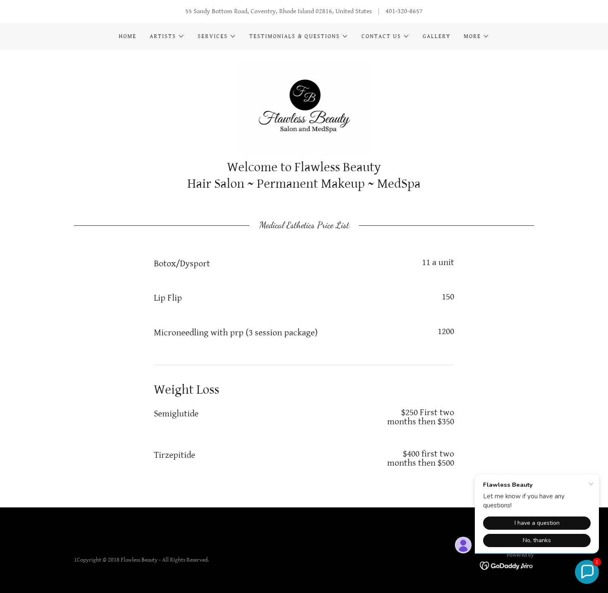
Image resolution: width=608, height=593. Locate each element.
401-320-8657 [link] (404, 11)
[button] (167, 36)
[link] (304, 107)
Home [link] (127, 36)
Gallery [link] (436, 36)
